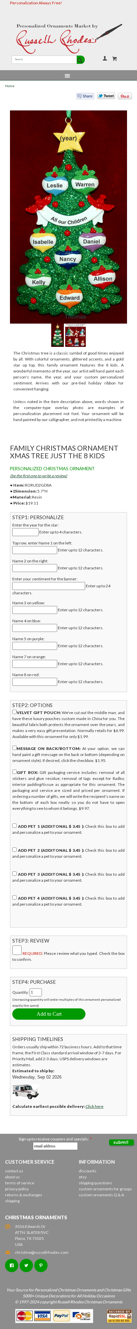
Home (9, 86)
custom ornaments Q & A (101, 1194)
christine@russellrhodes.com (41, 1252)
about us (12, 1176)
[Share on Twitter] (103, 97)
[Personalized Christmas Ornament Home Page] (68, 39)
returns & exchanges (23, 1194)
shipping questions (95, 1182)
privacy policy (17, 1188)
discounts (87, 1170)
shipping (12, 1200)
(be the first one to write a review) (38, 475)
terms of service (19, 1182)
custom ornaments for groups (105, 1188)
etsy (82, 1176)
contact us (14, 1170)
